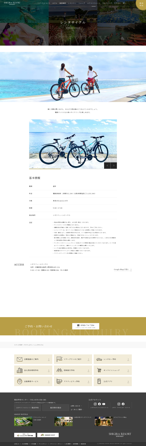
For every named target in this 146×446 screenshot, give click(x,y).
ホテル (54, 3)
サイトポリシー (43, 444)
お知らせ (16, 444)
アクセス (117, 3)
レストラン (72, 3)
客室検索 (62, 3)
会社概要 (68, 444)
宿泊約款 (83, 444)
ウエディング (107, 3)
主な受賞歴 (25, 444)
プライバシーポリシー (56, 444)
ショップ (82, 3)
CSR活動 (33, 444)
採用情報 (75, 444)
